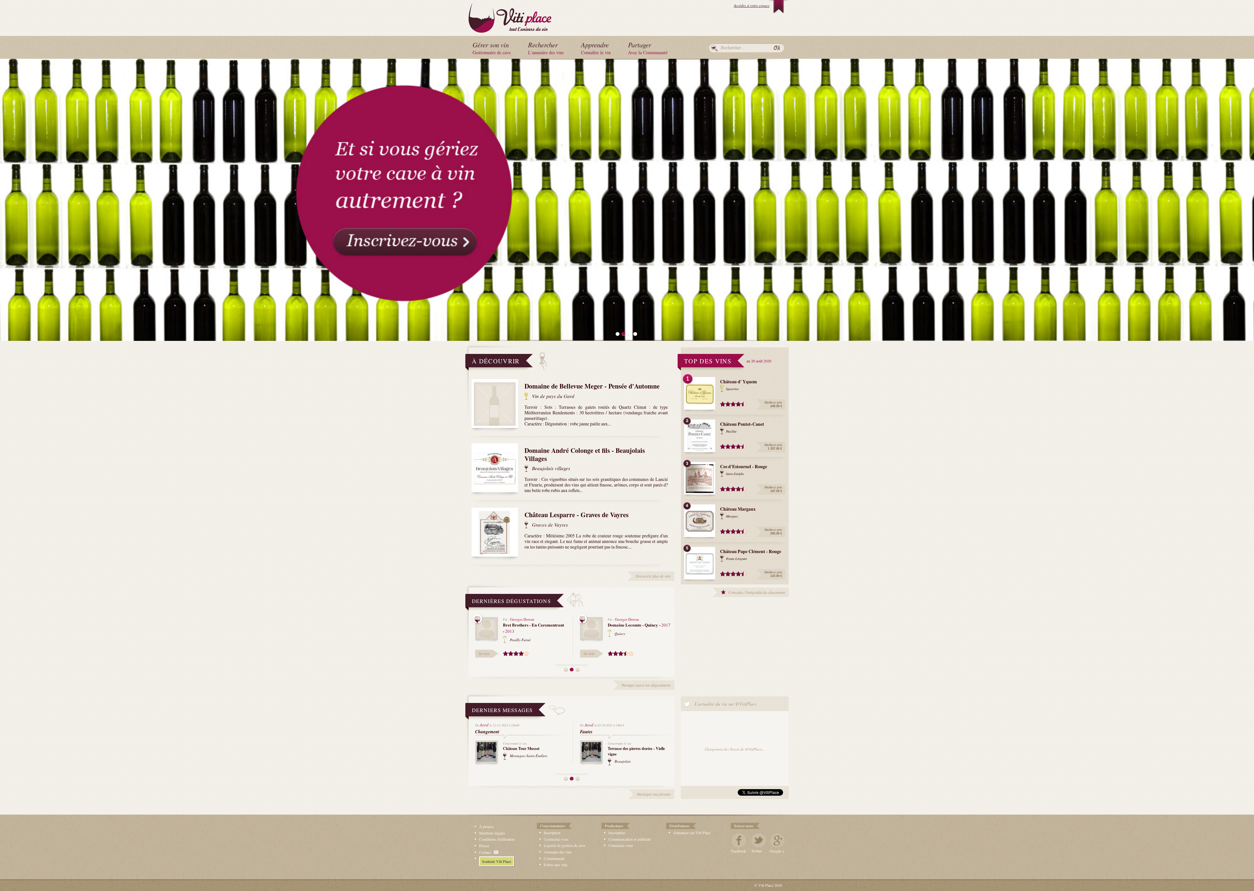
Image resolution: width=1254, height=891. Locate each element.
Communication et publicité (629, 839)
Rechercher (714, 48)
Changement (487, 731)
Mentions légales (492, 832)
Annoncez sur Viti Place (692, 832)
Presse (484, 845)
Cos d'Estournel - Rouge (743, 466)
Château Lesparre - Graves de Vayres (576, 514)
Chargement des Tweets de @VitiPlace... (735, 749)
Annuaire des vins (558, 851)
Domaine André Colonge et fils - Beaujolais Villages (584, 454)
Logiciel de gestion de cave (564, 845)
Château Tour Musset (521, 748)
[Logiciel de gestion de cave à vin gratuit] (627, 199)
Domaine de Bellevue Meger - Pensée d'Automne (592, 386)
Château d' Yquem (738, 381)
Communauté (554, 858)
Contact (485, 852)
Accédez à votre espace (751, 5)
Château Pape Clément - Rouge (750, 551)
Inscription (552, 832)
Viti (510, 16)
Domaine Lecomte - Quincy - (639, 625)
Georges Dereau (522, 619)
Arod (484, 725)
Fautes (586, 731)
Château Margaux (738, 508)
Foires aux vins (556, 864)
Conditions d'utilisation (497, 839)
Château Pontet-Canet (742, 424)
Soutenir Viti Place (496, 861)
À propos (486, 826)
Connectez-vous (556, 839)
